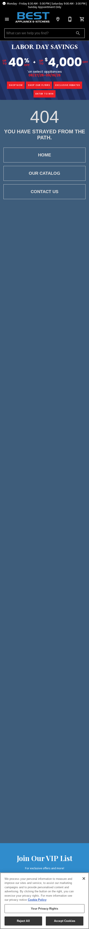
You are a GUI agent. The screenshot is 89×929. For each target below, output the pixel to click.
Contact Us (44, 191)
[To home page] (32, 17)
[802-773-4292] (70, 19)
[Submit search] (78, 33)
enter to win (44, 93)
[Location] (58, 19)
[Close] (84, 878)
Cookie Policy (37, 899)
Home (44, 155)
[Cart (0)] (82, 19)
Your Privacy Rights (44, 908)
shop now (15, 85)
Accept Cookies (64, 921)
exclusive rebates (67, 85)
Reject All (23, 921)
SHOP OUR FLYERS (39, 85)
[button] (7, 19)
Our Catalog (44, 173)
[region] (44, 900)
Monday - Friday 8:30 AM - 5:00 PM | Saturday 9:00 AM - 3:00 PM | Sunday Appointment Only (47, 5)
